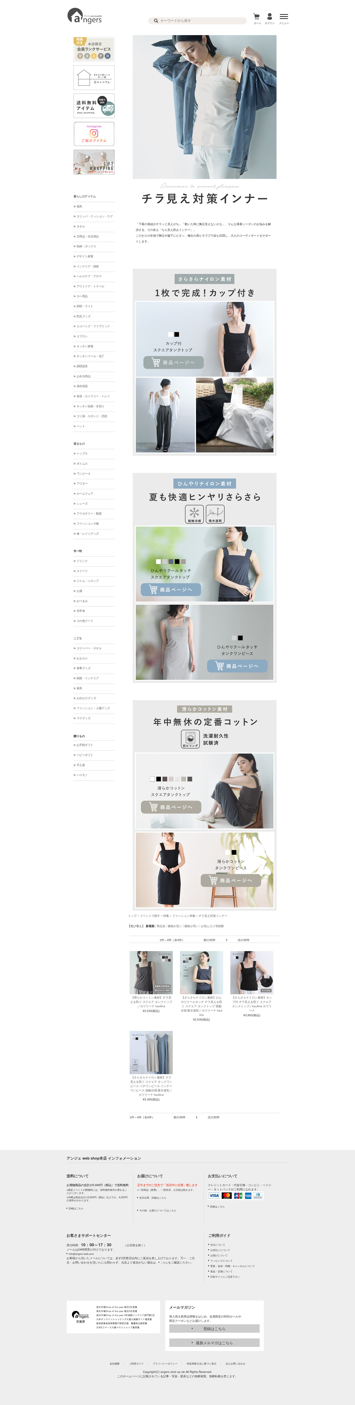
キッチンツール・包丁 (90, 356)
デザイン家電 (85, 256)
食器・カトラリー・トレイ (93, 396)
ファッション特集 (183, 915)
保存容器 (82, 386)
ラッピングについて (221, 1260)
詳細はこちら (76, 1208)
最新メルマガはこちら (214, 1342)
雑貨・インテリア (88, 678)
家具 (79, 688)
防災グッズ (84, 316)
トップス (82, 453)
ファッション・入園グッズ (93, 708)
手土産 (81, 765)
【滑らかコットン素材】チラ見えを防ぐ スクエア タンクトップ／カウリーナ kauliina (151, 1002)
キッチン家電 (85, 346)
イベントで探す (150, 915)
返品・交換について (221, 1271)
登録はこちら (214, 1328)
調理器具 (82, 366)
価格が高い (191, 926)
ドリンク (82, 560)
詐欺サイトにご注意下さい (225, 1276)
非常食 (81, 610)
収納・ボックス (86, 246)
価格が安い (175, 926)
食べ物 (78, 550)
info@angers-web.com (81, 1253)
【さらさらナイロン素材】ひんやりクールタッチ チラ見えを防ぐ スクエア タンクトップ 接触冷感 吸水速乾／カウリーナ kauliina (201, 1006)
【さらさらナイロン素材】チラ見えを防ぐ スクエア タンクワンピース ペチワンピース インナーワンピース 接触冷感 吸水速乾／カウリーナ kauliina (151, 1086)
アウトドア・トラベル (90, 286)
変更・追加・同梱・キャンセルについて (232, 1266)
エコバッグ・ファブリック (93, 326)
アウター (82, 483)
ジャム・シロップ (88, 580)
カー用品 (82, 296)
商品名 (161, 926)
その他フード (85, 620)
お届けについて (219, 1255)
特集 (166, 915)
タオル (81, 226)
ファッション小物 (88, 523)
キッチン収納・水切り (90, 406)
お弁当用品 (84, 376)
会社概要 (115, 1363)
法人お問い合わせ (235, 1363)
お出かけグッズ (86, 698)
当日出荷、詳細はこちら (152, 1197)
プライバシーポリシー (165, 1363)
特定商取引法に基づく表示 (201, 1363)
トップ (132, 915)
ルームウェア (85, 493)
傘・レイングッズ (88, 533)
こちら (164, 1262)
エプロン (82, 336)
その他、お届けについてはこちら (157, 1210)
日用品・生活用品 (88, 236)
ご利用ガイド (219, 1235)
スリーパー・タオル (89, 648)
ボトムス (82, 463)
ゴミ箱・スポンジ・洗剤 (92, 416)
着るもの (79, 443)
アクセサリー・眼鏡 (89, 513)
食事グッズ (84, 668)
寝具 (79, 206)
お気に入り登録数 (212, 926)
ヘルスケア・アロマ (89, 276)
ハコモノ (82, 774)
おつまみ (82, 601)
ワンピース (84, 473)
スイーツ (82, 571)
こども (78, 638)
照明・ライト (85, 306)
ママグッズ (84, 718)
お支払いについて (220, 1250)
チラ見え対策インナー (213, 915)
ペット (81, 426)
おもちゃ (82, 658)
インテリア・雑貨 (88, 266)
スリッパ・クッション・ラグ (95, 216)
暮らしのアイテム (85, 196)
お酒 (79, 590)
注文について (217, 1244)
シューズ (82, 503)
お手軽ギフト (85, 744)
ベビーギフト (85, 755)
